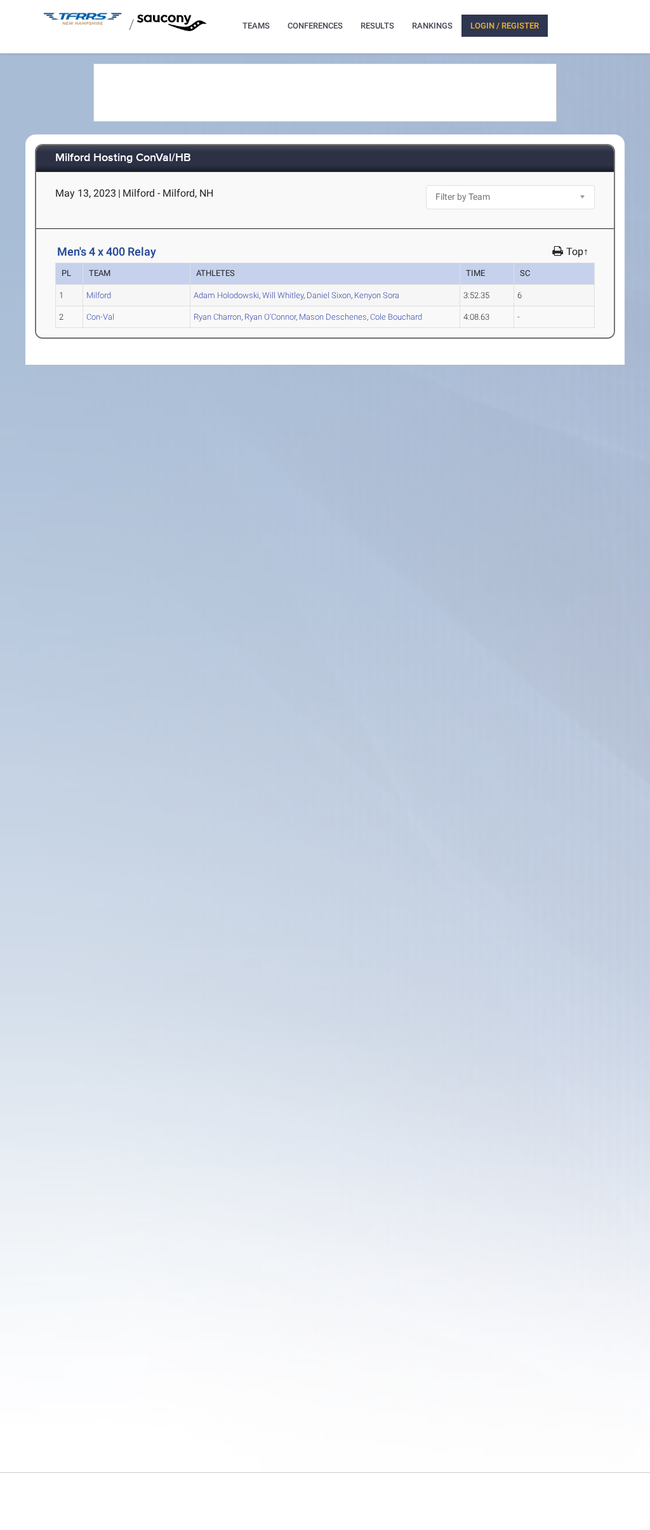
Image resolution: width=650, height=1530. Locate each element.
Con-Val (100, 317)
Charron (217, 317)
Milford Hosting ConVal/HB (123, 158)
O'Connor (270, 317)
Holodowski (226, 295)
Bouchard (396, 317)
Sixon (329, 295)
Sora (376, 295)
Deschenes (333, 317)
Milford (98, 295)
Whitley (282, 295)
